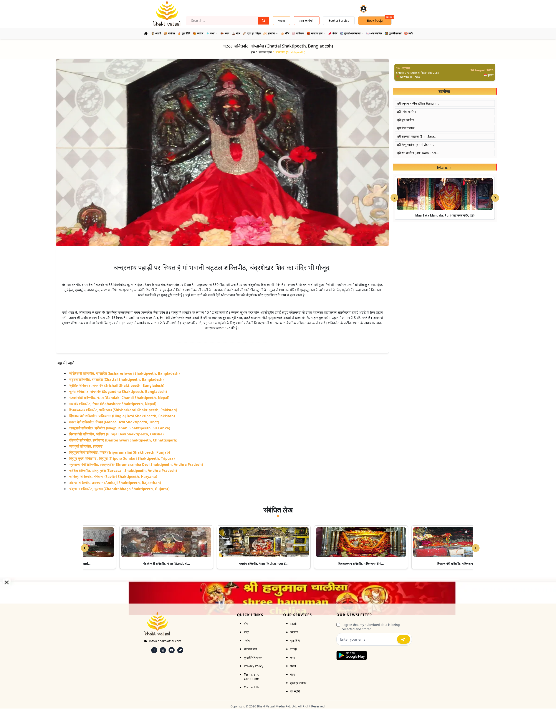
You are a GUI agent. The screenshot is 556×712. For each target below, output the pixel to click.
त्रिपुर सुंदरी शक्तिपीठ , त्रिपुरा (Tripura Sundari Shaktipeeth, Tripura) (122, 458)
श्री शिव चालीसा (405, 128)
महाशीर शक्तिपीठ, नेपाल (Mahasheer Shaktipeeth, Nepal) (112, 403)
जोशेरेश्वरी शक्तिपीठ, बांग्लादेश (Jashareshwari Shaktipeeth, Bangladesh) (124, 373)
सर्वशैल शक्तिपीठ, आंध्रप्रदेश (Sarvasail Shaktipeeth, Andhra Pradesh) (123, 470)
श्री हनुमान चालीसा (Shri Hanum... (418, 103)
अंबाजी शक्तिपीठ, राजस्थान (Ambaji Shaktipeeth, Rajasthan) (115, 482)
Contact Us (252, 687)
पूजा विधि (295, 640)
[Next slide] (495, 198)
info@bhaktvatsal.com (165, 641)
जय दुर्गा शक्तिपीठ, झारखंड (86, 446)
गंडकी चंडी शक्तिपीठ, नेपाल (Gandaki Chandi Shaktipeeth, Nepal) (119, 397)
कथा (292, 657)
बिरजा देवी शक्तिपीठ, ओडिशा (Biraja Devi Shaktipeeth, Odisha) (116, 434)
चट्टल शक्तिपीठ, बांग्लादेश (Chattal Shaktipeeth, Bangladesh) (116, 379)
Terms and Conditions (252, 676)
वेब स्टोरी (295, 691)
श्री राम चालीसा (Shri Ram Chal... (418, 153)
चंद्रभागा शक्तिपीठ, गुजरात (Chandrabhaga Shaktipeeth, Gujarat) (119, 488)
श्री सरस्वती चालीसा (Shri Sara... (417, 136)
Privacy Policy (253, 666)
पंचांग (247, 640)
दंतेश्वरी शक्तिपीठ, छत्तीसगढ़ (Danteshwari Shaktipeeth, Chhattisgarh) (123, 440)
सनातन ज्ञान (250, 649)
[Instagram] (163, 650)
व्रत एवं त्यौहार (298, 683)
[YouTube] (172, 650)
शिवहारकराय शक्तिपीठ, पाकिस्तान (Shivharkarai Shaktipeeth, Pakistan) (123, 409)
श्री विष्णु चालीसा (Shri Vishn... (415, 145)
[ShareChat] (180, 650)
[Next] (476, 548)
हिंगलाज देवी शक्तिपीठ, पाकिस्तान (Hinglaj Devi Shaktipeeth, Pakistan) (122, 415)
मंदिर (246, 632)
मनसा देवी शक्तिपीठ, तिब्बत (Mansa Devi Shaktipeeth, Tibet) (114, 422)
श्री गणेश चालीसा (406, 112)
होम (246, 624)
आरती (293, 624)
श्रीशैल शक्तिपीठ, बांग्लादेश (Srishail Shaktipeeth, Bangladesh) (116, 385)
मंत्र (292, 674)
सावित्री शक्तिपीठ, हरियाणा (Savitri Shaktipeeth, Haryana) (113, 476)
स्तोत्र (293, 649)
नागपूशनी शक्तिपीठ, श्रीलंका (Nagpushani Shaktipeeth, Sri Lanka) (119, 428)
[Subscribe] (403, 639)
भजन (293, 666)
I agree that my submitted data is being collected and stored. (371, 627)
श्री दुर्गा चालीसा (405, 120)
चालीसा (294, 632)
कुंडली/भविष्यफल (253, 657)
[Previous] (85, 548)
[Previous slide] (394, 198)
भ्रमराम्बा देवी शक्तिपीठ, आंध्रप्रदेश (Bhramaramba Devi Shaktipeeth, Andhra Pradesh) (136, 464)
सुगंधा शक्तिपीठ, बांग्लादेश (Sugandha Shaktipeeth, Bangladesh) (118, 391)
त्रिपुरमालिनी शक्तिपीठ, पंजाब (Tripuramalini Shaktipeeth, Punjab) (119, 452)
